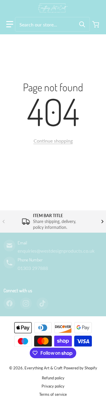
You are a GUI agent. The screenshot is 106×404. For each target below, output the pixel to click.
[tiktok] (42, 303)
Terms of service (53, 394)
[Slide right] (102, 221)
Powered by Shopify (80, 368)
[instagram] (26, 303)
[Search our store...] (82, 24)
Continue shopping (53, 140)
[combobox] (52, 24)
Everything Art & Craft (43, 368)
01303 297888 (33, 268)
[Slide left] (3, 221)
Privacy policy (53, 386)
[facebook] (9, 303)
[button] (10, 24)
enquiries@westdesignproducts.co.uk (56, 250)
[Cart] (96, 24)
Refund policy (53, 378)
